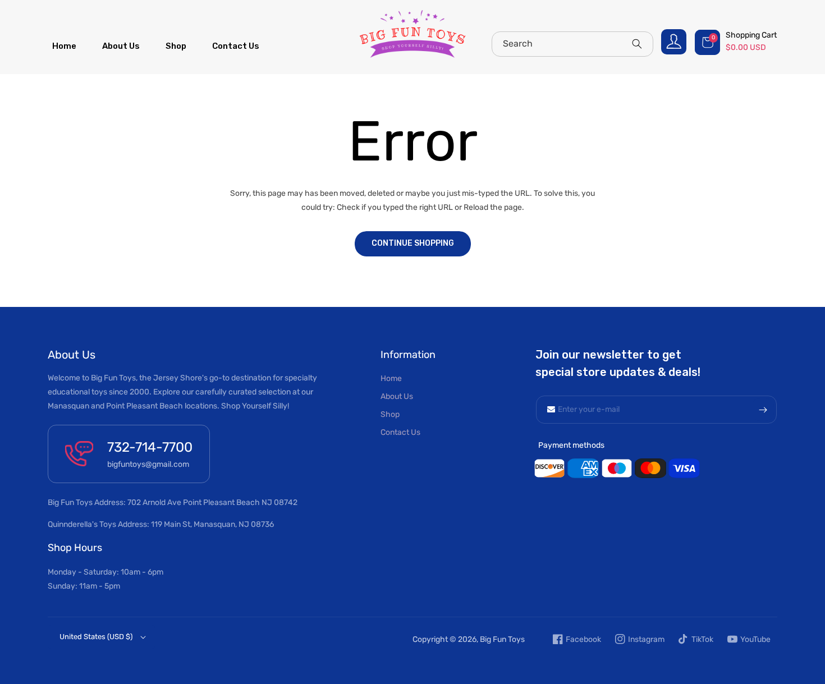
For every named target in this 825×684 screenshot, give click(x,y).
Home (391, 378)
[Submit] (762, 409)
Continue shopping (413, 243)
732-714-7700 (149, 447)
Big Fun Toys (502, 639)
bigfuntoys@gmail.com (148, 464)
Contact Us (400, 432)
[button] (737, 42)
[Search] (637, 43)
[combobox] (572, 44)
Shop (390, 414)
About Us (397, 396)
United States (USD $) (95, 636)
